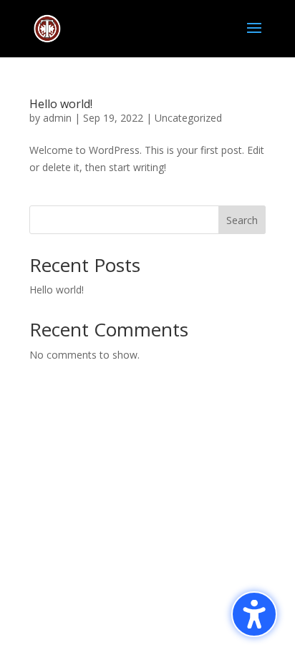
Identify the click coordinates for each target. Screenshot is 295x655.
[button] (254, 614)
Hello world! (60, 104)
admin (57, 118)
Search (242, 220)
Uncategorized (188, 118)
